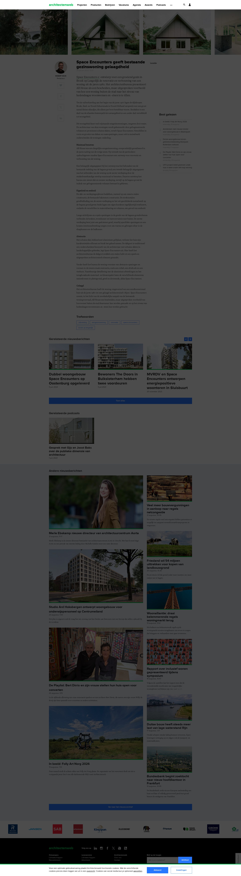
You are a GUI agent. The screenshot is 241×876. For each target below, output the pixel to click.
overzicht (91, 871)
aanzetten (137, 871)
